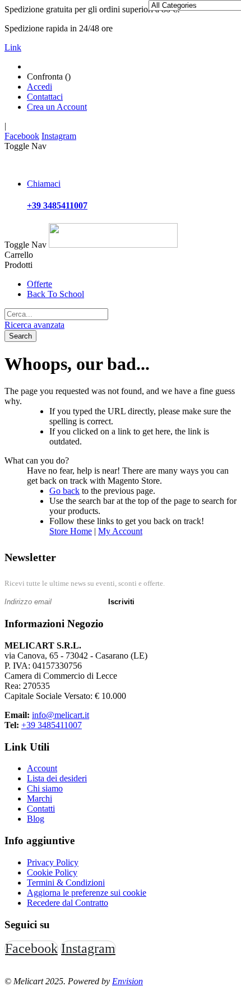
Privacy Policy (52, 862)
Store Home (70, 531)
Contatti (41, 808)
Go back (64, 491)
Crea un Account (57, 107)
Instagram (58, 136)
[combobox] (56, 314)
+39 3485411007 (51, 725)
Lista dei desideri (57, 778)
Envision (127, 981)
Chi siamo (45, 788)
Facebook (21, 136)
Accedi (39, 86)
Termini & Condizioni (66, 882)
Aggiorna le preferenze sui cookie (86, 892)
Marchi (39, 798)
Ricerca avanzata (34, 325)
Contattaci (45, 96)
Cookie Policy (52, 872)
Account (42, 768)
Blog (35, 818)
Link (12, 47)
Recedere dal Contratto (67, 902)
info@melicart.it (60, 715)
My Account (120, 531)
